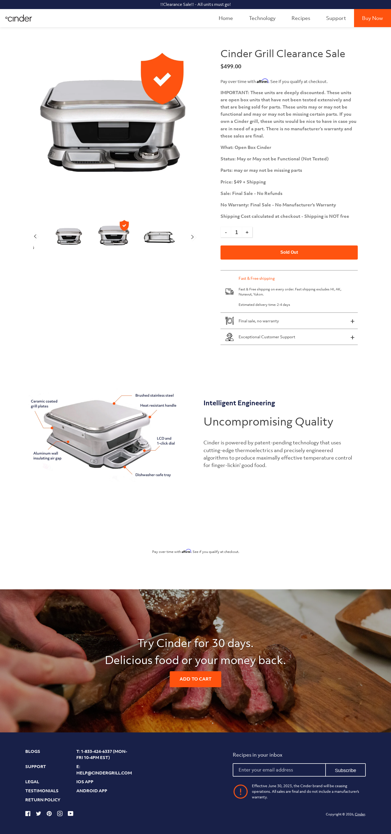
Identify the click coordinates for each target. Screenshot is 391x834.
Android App (91, 790)
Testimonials (42, 790)
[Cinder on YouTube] (70, 814)
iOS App (84, 781)
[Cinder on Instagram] (60, 814)
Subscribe (345, 770)
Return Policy (42, 799)
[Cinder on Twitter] (38, 814)
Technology (262, 18)
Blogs (32, 751)
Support (336, 18)
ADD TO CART (195, 679)
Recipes (301, 18)
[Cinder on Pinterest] (49, 814)
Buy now (372, 18)
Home (226, 18)
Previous (35, 236)
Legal (32, 781)
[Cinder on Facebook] (28, 814)
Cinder (360, 814)
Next (192, 237)
